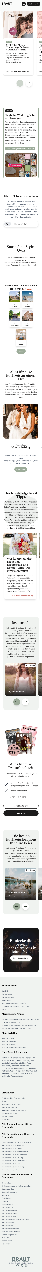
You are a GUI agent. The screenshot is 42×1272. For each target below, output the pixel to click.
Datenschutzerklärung (9, 1107)
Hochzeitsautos (7, 1207)
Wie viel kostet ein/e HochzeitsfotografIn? (16, 1028)
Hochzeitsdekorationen (10, 1210)
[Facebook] (17, 1265)
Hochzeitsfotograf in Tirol (10, 1164)
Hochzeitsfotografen (9, 1216)
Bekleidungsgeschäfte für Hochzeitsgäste (16, 1186)
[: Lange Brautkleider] (20, 679)
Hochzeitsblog (7, 994)
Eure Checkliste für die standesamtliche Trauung (19, 1025)
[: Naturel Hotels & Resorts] (20, 884)
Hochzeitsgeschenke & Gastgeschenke (15, 1219)
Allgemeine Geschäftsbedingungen (14, 1110)
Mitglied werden (33, 4)
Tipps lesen (20, 469)
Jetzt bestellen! (21, 806)
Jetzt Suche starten (21, 958)
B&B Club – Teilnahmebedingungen (14, 1047)
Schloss (14, 306)
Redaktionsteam (7, 1116)
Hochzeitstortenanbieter (10, 1229)
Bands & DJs (6, 1183)
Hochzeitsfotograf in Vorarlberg (13, 1167)
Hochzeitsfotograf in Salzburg (12, 1158)
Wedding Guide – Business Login (13, 1098)
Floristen (5, 1201)
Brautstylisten (6, 1195)
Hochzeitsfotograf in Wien (11, 1170)
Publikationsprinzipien (9, 1113)
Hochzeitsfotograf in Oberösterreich (14, 1155)
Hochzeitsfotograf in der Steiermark (14, 1161)
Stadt (27, 325)
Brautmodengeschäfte (9, 1192)
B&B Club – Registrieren (10, 1041)
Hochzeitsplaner (7, 1225)
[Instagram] (26, 1265)
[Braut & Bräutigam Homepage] (7, 4)
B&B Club (5, 991)
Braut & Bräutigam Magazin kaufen (14, 1003)
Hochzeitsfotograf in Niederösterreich (15, 1152)
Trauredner (5, 1244)
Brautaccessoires (8, 1189)
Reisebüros (5, 1238)
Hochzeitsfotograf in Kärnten (12, 1148)
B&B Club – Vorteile (8, 1044)
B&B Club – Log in (8, 1038)
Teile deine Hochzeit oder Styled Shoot (15, 1006)
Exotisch (21, 344)
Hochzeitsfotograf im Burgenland (13, 1145)
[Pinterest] (22, 1265)
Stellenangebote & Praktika (11, 1104)
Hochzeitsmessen (8, 997)
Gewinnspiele (6, 1000)
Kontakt (4, 1101)
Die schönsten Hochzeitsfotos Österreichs (16, 1142)
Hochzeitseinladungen (9, 1213)
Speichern (31, 665)
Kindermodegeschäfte (9, 1235)
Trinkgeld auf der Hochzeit (11, 1022)
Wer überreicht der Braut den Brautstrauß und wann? (20, 1019)
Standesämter (7, 1241)
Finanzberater (7, 1198)
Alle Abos (21, 813)
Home (4, 1009)
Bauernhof (14, 325)
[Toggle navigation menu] (24, 4)
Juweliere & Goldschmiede (11, 1232)
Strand (27, 306)
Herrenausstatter (8, 1204)
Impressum (5, 1119)
